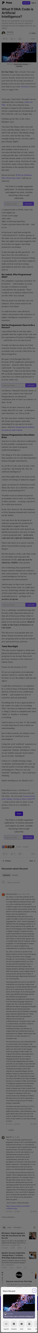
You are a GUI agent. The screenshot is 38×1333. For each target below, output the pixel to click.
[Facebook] (14, 1324)
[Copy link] (6, 1324)
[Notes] (29, 1324)
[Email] (21, 1324)
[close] (34, 1290)
